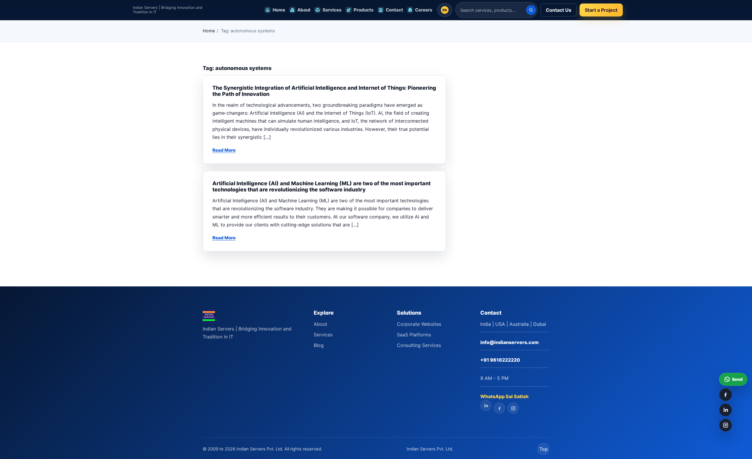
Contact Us (558, 10)
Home (209, 31)
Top (543, 449)
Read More (224, 150)
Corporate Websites (419, 324)
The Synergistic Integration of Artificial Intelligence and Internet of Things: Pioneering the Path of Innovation (324, 91)
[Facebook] (725, 394)
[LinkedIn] (725, 409)
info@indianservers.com (509, 342)
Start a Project (601, 10)
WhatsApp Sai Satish (504, 396)
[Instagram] (725, 425)
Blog (319, 345)
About (320, 324)
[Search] (531, 10)
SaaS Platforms (414, 335)
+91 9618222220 (500, 360)
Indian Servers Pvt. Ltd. (430, 449)
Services (323, 335)
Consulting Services (419, 345)
